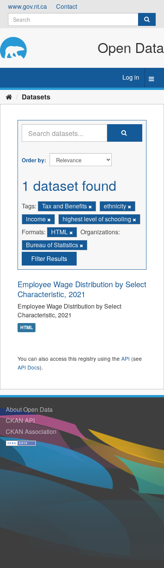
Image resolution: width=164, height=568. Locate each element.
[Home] (9, 96)
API (125, 358)
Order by (33, 160)
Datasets (36, 97)
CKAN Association (31, 431)
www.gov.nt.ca (27, 6)
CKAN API (20, 420)
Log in (130, 77)
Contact (66, 6)
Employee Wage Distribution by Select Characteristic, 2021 (82, 288)
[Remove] (90, 206)
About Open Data (29, 409)
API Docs (29, 367)
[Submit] (147, 19)
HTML (26, 327)
